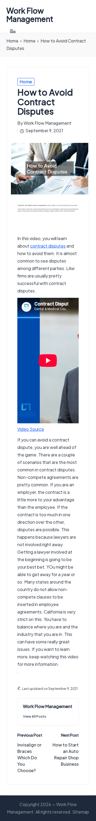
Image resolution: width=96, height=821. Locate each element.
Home (26, 81)
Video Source (30, 429)
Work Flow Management (29, 15)
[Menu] (12, 31)
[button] (34, 716)
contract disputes (48, 246)
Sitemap (80, 812)
